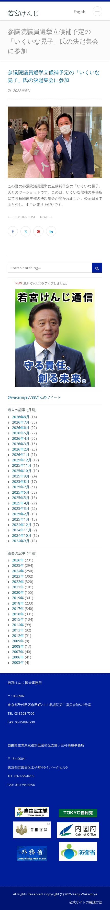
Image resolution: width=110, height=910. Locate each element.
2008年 (18, 646)
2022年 (18, 581)
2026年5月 (20, 432)
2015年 (18, 619)
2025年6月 (20, 492)
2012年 (18, 635)
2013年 (18, 630)
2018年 (18, 603)
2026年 (18, 560)
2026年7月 (20, 422)
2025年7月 (20, 486)
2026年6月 (20, 427)
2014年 (18, 624)
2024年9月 (20, 540)
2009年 (18, 640)
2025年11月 (21, 465)
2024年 (18, 570)
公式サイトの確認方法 (85, 902)
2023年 (18, 576)
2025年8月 (20, 481)
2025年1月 (20, 519)
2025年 (18, 565)
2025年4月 (20, 503)
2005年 (18, 662)
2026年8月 (20, 416)
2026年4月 (20, 438)
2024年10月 (21, 535)
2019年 (18, 597)
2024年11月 (21, 530)
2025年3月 (20, 508)
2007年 (18, 651)
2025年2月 (20, 513)
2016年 (18, 613)
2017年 (18, 608)
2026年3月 (20, 443)
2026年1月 (20, 454)
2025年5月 (20, 497)
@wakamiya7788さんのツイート (34, 397)
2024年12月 (21, 524)
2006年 (18, 657)
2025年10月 (21, 470)
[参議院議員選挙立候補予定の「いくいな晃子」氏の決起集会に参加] (55, 142)
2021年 (18, 587)
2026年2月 (20, 449)
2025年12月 (21, 459)
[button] (97, 11)
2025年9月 (20, 476)
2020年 (18, 592)
